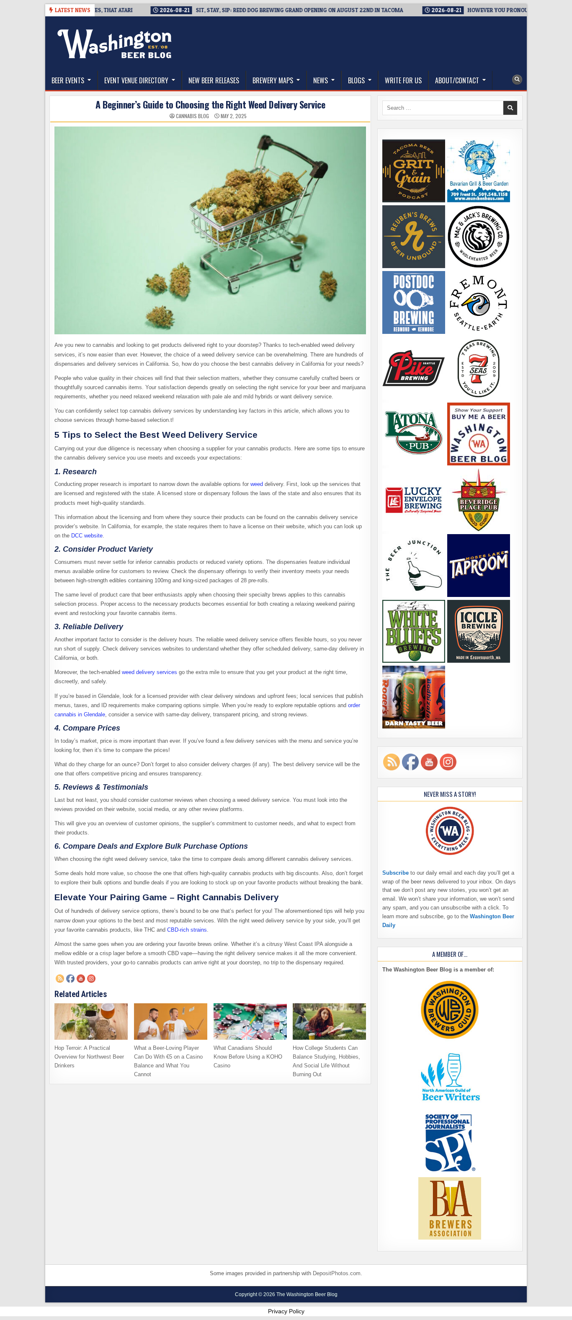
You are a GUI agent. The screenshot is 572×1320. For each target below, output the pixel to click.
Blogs (356, 80)
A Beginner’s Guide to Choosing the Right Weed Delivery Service (210, 104)
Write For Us (403, 80)
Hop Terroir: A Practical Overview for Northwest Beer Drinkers (89, 1057)
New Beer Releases (213, 80)
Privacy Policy (286, 1311)
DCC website (87, 535)
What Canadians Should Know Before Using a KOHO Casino (248, 1057)
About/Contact (457, 80)
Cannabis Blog (192, 116)
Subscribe (395, 873)
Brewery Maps (273, 80)
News (320, 80)
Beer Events (68, 80)
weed (256, 484)
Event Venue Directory (136, 80)
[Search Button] (517, 80)
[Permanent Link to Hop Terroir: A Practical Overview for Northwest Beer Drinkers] (91, 1021)
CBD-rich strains (187, 930)
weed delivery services (149, 672)
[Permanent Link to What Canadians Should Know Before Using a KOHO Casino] (250, 1021)
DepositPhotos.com (337, 1273)
